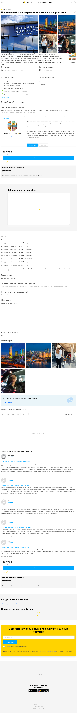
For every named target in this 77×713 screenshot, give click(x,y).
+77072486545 (38, 696)
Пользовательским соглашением (48, 651)
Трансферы (19, 604)
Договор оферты (38, 671)
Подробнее (43, 145)
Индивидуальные (7, 604)
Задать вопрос (32, 145)
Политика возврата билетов (38, 668)
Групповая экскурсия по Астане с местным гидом (16, 527)
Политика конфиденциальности (38, 674)
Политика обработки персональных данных (38, 680)
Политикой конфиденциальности (11, 653)
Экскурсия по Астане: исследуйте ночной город (15, 461)
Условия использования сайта (38, 677)
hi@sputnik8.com (38, 663)
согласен (9, 646)
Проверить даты (38, 158)
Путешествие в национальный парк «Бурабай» (15, 485)
